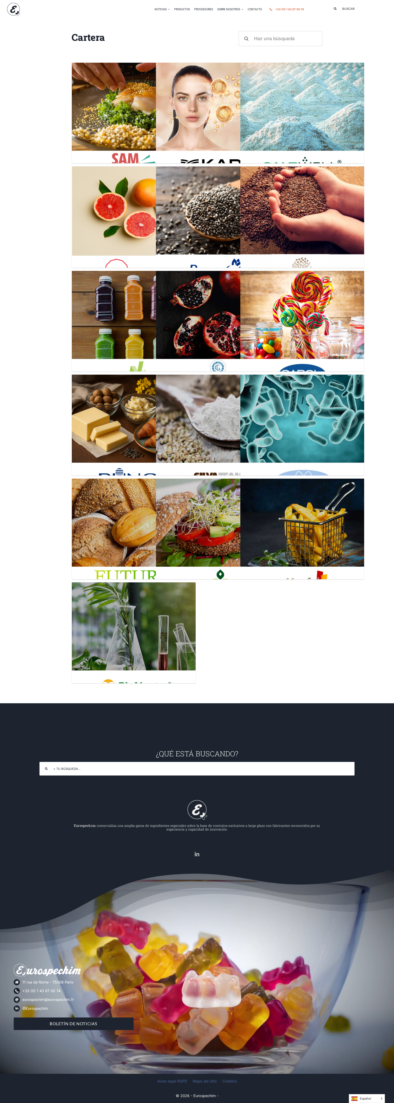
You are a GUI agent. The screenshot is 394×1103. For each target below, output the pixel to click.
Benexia (218, 222)
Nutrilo (134, 326)
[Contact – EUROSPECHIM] (13, 4)
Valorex (302, 222)
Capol (302, 326)
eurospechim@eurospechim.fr (48, 999)
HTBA (134, 222)
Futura (134, 534)
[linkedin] (197, 854)
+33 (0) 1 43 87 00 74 (41, 991)
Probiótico (302, 430)
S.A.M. (134, 118)
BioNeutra (134, 638)
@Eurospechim (35, 1008)
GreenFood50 (218, 534)
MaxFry (302, 534)
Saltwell (302, 118)
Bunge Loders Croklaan (134, 430)
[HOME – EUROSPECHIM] (197, 801)
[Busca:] (280, 38)
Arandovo (218, 118)
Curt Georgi (218, 326)
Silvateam (218, 430)
